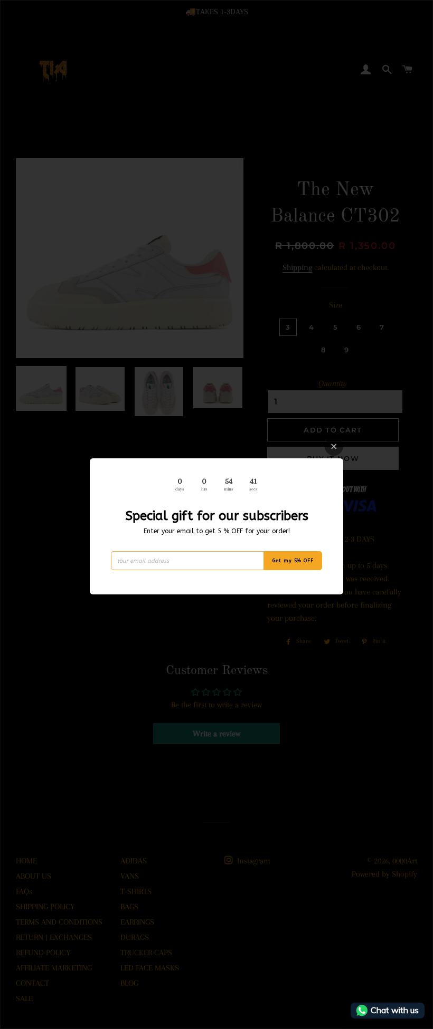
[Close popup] (334, 446)
